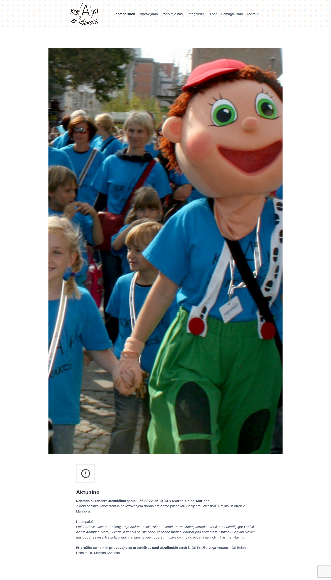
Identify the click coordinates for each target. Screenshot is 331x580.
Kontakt (253, 14)
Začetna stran (124, 14)
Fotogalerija (196, 14)
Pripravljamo (148, 14)
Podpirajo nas (172, 14)
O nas (212, 14)
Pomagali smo (232, 14)
